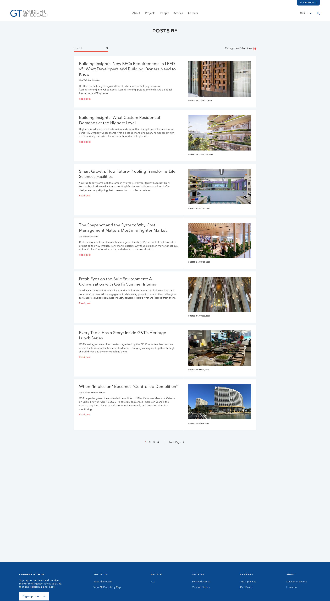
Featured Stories (201, 582)
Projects (150, 13)
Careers (193, 13)
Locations (291, 587)
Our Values (246, 587)
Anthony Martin (90, 237)
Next (175, 442)
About (136, 13)
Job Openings (248, 582)
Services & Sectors (296, 582)
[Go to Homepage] (28, 13)
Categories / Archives (239, 48)
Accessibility (308, 3)
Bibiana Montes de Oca (93, 393)
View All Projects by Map (107, 587)
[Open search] (318, 13)
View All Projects (103, 582)
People (164, 13)
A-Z (153, 582)
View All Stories (201, 587)
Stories (178, 13)
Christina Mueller (91, 80)
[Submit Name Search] (110, 48)
